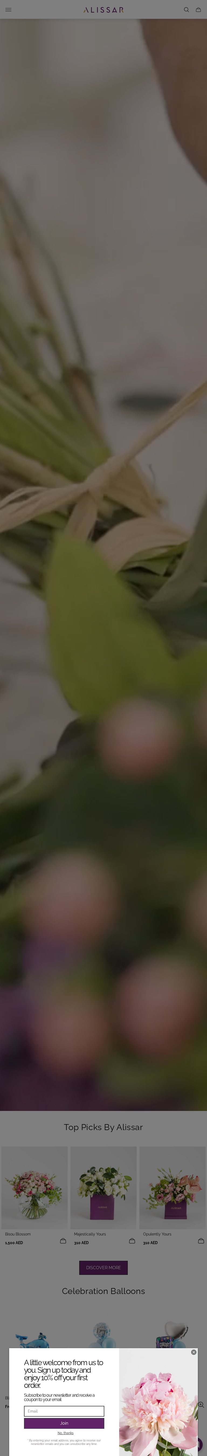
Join (64, 1423)
